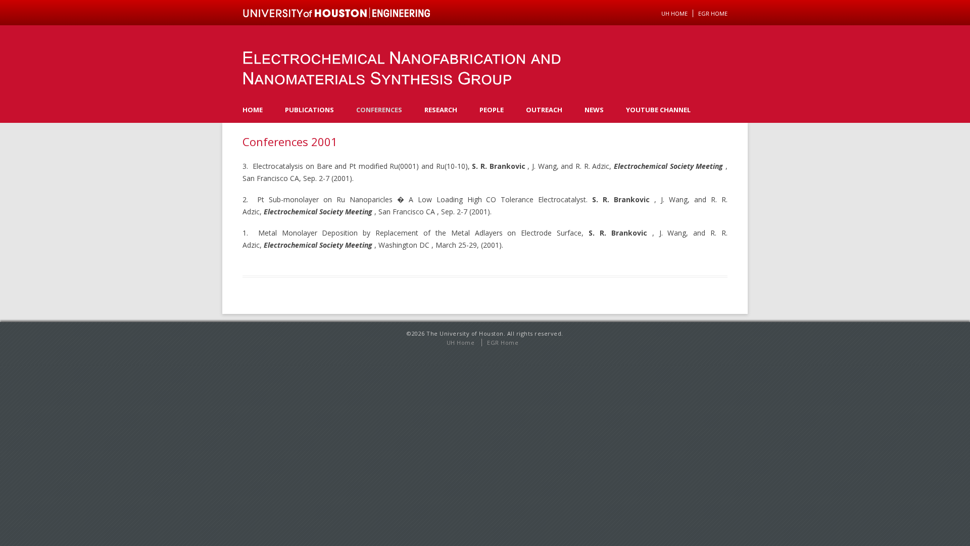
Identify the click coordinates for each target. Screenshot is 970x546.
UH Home (674, 13)
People (491, 109)
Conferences (379, 109)
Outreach (544, 109)
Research (440, 109)
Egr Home (713, 13)
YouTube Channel (658, 109)
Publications (309, 109)
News (594, 109)
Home (253, 109)
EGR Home (502, 342)
